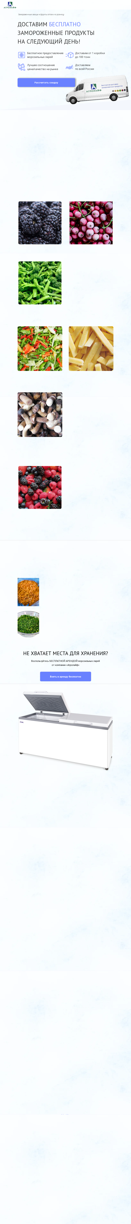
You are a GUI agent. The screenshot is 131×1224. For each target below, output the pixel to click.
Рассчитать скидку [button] (46, 82)
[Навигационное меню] (125, 4)
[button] (65, 676)
